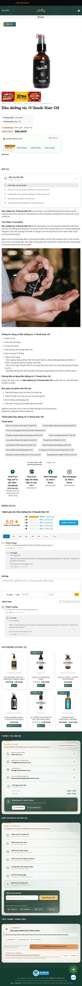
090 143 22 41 (16, 754)
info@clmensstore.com (20, 770)
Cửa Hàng (17, 103)
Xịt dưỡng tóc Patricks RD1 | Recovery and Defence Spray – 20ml (40, 718)
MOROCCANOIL (68, 713)
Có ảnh (54, 536)
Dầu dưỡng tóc (45, 103)
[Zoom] (4, 99)
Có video (45, 536)
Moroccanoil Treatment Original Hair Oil (68, 718)
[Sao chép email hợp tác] (74, 769)
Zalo (66, 955)
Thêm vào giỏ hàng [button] (14, 725)
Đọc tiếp (41, 685)
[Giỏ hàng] (78, 10)
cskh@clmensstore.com (21, 762)
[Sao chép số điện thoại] (74, 754)
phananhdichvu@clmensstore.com (25, 778)
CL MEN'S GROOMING (14, 673)
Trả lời (7, 548)
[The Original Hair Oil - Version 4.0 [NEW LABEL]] (14, 661)
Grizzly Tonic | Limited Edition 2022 (68, 678)
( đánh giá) (17, 128)
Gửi (76, 594)
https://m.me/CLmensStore (22, 411)
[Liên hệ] (73, 970)
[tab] (34, 463)
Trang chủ (6, 103)
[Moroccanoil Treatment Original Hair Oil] (68, 701)
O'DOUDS (19, 117)
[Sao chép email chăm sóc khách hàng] (74, 762)
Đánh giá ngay (69, 523)
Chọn (14, 685)
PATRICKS (41, 713)
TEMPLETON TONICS (68, 673)
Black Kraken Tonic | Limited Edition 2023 (14, 718)
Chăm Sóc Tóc (30, 103)
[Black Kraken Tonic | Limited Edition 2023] (14, 701)
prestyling (73, 229)
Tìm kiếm (60, 602)
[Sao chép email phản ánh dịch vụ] (74, 777)
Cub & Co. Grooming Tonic (41, 678)
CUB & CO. (41, 673)
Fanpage (74, 955)
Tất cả (6, 536)
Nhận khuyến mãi (48, 897)
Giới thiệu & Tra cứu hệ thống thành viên (55, 946)
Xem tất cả (53, 138)
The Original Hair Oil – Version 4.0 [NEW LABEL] (14, 678)
